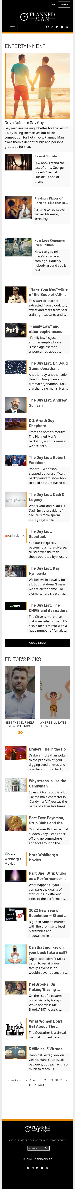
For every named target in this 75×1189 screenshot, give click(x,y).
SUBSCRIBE (23, 1140)
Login (52, 4)
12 (65, 1080)
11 (61, 1080)
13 (30, 1084)
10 (56, 1080)
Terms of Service (39, 1140)
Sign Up (64, 4)
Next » (42, 1084)
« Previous (14, 1080)
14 (35, 1084)
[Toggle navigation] (12, 26)
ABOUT (12, 1140)
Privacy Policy (58, 1140)
